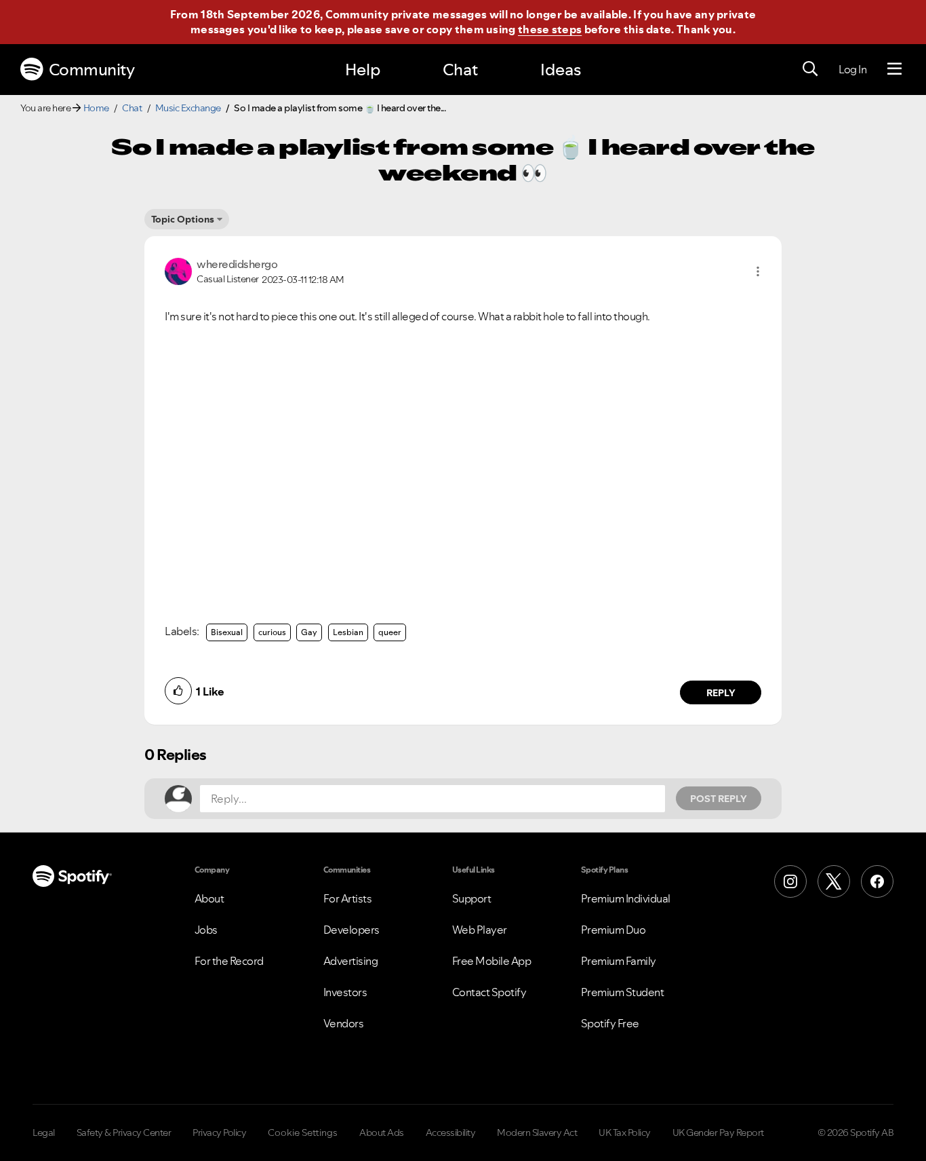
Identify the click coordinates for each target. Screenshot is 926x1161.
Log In (852, 69)
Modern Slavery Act (537, 1132)
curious (272, 632)
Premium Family (618, 960)
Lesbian (348, 632)
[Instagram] (790, 881)
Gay (309, 632)
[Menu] (894, 69)
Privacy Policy (219, 1132)
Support (471, 898)
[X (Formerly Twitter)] (834, 881)
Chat (460, 69)
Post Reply (718, 798)
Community (92, 69)
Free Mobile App (491, 960)
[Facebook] (877, 881)
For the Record (229, 960)
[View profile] (178, 270)
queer (389, 632)
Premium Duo (613, 929)
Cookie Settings (303, 1132)
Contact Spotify (489, 992)
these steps (550, 29)
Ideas (560, 69)
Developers (351, 929)
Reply (721, 693)
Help (362, 69)
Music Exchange (188, 108)
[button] (758, 271)
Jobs (206, 929)
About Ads (381, 1132)
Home (96, 108)
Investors (345, 992)
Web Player (479, 929)
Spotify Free (610, 1023)
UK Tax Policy (625, 1132)
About (209, 898)
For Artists (347, 898)
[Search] (810, 69)
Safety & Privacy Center (124, 1132)
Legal (44, 1132)
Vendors (343, 1023)
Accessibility (451, 1132)
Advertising (350, 960)
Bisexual (227, 632)
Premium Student (622, 992)
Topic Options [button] (182, 219)
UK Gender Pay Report (718, 1132)
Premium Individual (625, 898)
